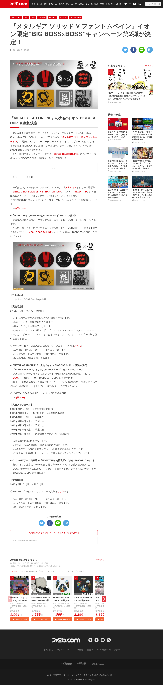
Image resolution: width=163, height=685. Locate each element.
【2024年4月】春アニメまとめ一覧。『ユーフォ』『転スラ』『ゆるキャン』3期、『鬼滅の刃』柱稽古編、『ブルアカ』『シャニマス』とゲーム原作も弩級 (142, 165)
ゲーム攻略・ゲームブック (32, 571)
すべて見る (100, 560)
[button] (104, 599)
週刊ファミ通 (121, 4)
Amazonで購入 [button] (21, 619)
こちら (77, 345)
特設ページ (20, 208)
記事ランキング (117, 65)
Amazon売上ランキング (24, 559)
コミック (50, 571)
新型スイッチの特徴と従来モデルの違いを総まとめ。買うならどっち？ (117, 134)
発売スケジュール (66, 4)
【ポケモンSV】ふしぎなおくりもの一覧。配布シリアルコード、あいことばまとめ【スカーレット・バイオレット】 (142, 194)
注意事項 (90, 650)
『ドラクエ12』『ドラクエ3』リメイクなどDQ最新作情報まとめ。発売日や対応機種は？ (142, 136)
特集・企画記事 (106, 4)
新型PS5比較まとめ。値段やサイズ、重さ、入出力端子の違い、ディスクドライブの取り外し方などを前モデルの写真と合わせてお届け (117, 165)
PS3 (33, 17)
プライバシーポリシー (65, 650)
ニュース (89, 4)
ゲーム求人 (79, 4)
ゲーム (15, 571)
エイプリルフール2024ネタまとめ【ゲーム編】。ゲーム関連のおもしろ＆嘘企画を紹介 (118, 194)
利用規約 (80, 650)
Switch (39, 4)
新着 (33, 4)
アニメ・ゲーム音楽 (76, 571)
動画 (96, 4)
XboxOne (42, 17)
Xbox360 (63, 17)
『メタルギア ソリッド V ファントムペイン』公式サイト (54, 532)
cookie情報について (104, 650)
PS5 (45, 4)
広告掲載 (117, 650)
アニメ (61, 571)
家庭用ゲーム (16, 17)
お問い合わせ (48, 650)
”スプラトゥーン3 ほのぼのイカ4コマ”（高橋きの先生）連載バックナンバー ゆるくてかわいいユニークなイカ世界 (126, 96)
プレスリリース (75, 17)
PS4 (26, 17)
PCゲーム (53, 4)
